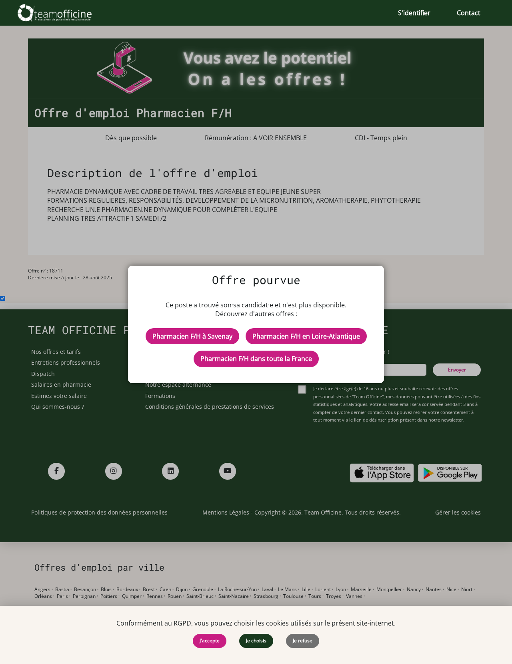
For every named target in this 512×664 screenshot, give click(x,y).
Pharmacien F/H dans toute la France (256, 358)
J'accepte (210, 640)
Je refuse (302, 640)
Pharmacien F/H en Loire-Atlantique (306, 336)
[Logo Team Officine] (63, 13)
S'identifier (414, 12)
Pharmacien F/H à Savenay (192, 336)
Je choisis (256, 640)
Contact (468, 12)
